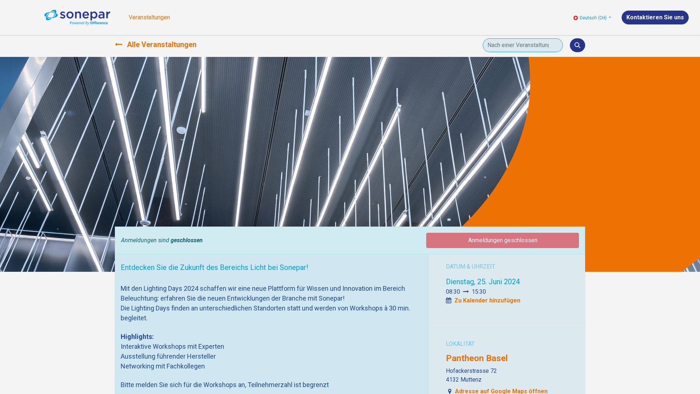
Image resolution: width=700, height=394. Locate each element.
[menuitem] (149, 17)
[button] (487, 300)
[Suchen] (577, 45)
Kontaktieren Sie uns (655, 17)
